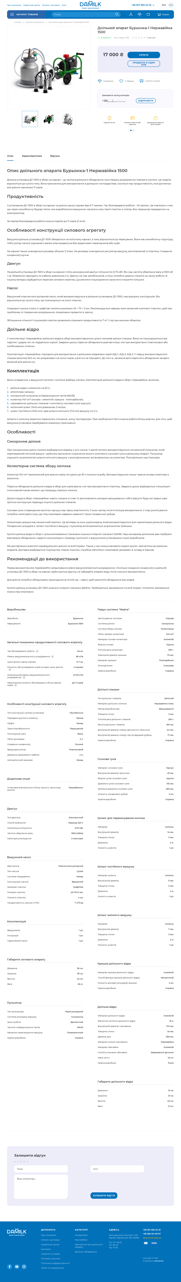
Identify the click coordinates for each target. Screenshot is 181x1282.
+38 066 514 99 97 (152, 1233)
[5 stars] (27, 1161)
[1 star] (14, 1161)
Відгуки (55, 156)
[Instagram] (24, 1266)
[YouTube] (16, 1266)
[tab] (10, 156)
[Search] (117, 14)
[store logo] (90, 5)
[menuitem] (14, 5)
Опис (10, 156)
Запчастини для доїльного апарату (89, 1245)
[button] (131, 130)
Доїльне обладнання (35, 22)
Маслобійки (81, 1240)
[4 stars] (24, 1161)
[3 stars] (21, 1161)
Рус (164, 5)
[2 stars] (18, 1161)
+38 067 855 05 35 (152, 1230)
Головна (17, 22)
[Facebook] (9, 1266)
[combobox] (86, 14)
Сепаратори (81, 1235)
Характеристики (32, 156)
